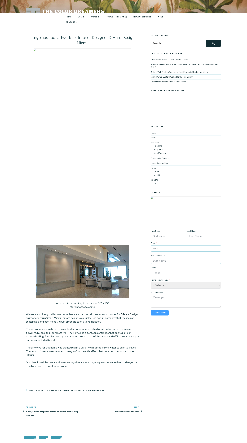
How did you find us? (159, 280)
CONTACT (70, 22)
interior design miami (79, 390)
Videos (157, 175)
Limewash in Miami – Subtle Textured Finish (169, 60)
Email (153, 243)
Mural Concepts (160, 153)
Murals (81, 17)
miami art (98, 390)
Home (68, 17)
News (156, 171)
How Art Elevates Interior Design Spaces (168, 82)
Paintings (158, 146)
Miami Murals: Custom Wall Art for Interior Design (172, 77)
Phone (153, 268)
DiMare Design (129, 314)
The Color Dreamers (73, 11)
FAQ (155, 183)
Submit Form (159, 313)
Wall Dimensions (158, 255)
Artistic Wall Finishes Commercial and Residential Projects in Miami (179, 72)
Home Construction (142, 17)
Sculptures (158, 149)
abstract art (37, 390)
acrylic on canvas (56, 390)
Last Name (192, 231)
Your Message (157, 292)
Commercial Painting (117, 17)
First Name (155, 231)
